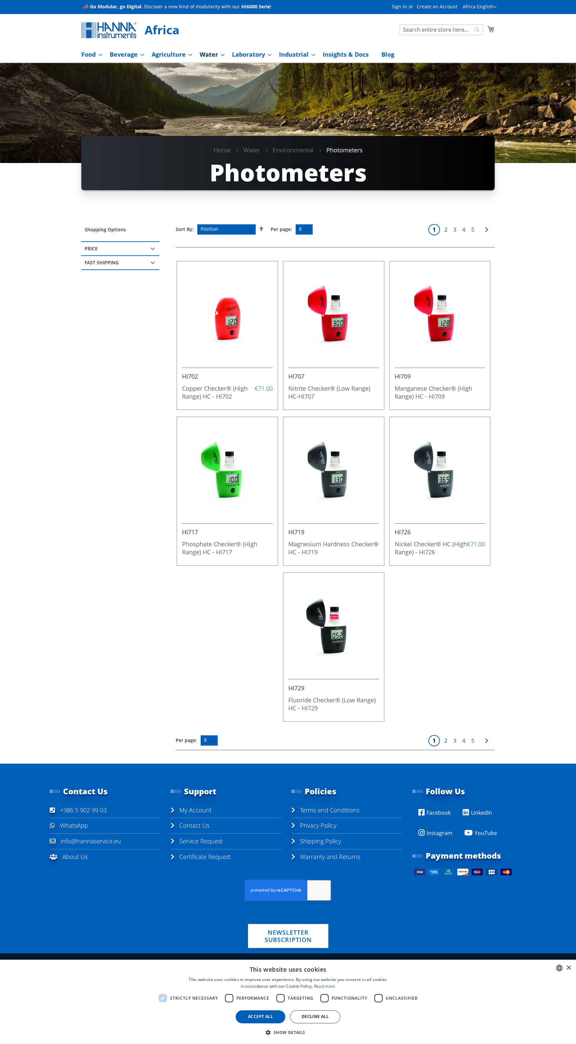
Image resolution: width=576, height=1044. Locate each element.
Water (251, 150)
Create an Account (437, 6)
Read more (324, 986)
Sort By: (185, 229)
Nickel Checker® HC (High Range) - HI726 (431, 548)
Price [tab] (91, 248)
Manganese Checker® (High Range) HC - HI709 (433, 392)
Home (222, 150)
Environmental (293, 150)
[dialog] (288, 1002)
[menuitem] (89, 54)
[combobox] (441, 29)
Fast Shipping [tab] (102, 262)
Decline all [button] (315, 1016)
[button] (480, 7)
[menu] (288, 54)
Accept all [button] (260, 1016)
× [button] (568, 967)
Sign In (399, 6)
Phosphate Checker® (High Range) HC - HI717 (219, 548)
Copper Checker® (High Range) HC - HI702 (215, 392)
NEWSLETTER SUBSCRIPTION (288, 936)
